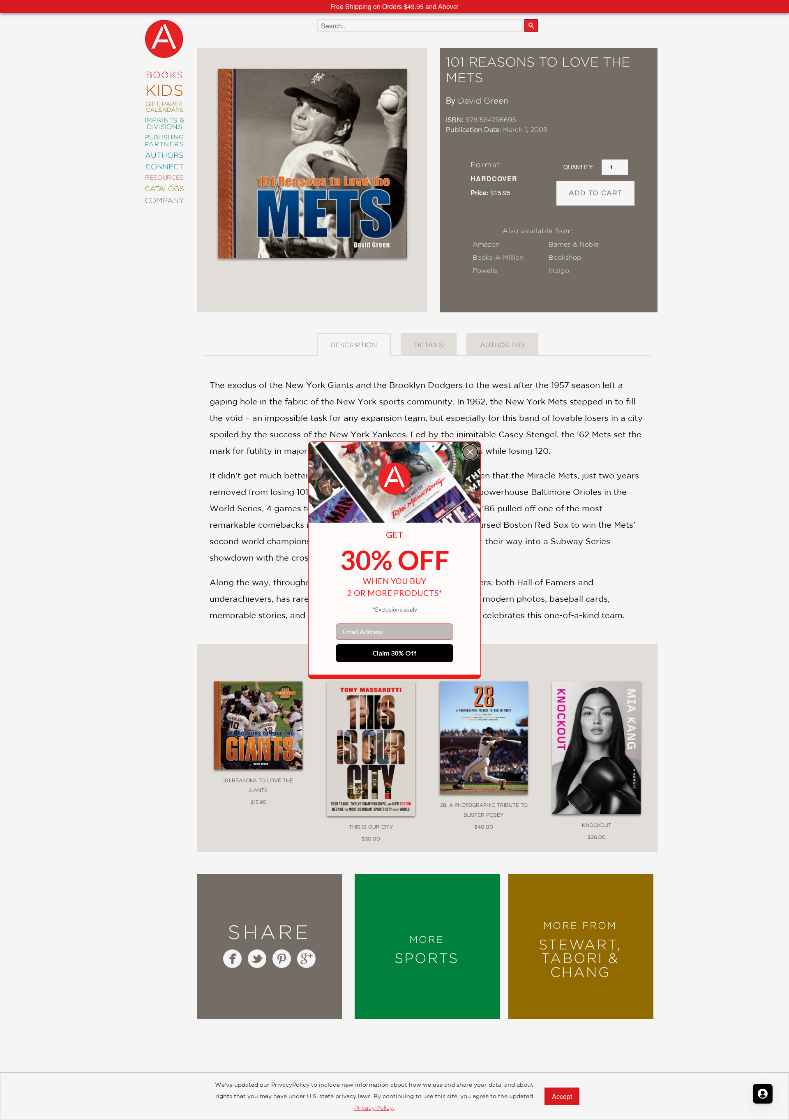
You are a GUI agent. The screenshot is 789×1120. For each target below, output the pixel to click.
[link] (394, 478)
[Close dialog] (470, 452)
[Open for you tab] (763, 1094)
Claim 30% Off (394, 653)
